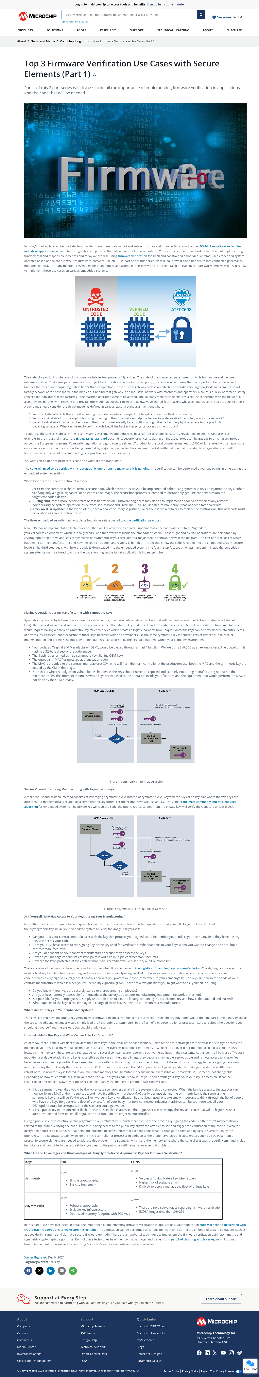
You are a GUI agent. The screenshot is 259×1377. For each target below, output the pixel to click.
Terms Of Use (171, 1371)
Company (23, 1326)
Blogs (140, 1347)
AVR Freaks (88, 1333)
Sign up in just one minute (165, 4)
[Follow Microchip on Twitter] (215, 1354)
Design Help (89, 1340)
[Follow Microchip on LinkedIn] (207, 1354)
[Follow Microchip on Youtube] (223, 1353)
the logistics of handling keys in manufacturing (167, 968)
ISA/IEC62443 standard (91, 438)
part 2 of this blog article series (192, 1239)
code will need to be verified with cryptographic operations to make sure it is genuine (89, 468)
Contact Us (24, 1340)
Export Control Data (94, 1354)
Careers (22, 1333)
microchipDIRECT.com (152, 1326)
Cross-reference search (75, 21)
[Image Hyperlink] (37, 21)
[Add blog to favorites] (94, 74)
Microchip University (151, 1333)
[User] (224, 17)
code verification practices (142, 520)
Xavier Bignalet (35, 1257)
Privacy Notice (190, 1371)
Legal (204, 1371)
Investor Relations (29, 1354)
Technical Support (93, 1347)
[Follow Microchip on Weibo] (239, 1354)
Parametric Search (149, 1361)
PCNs (84, 1361)
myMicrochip (145, 1340)
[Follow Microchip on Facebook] (199, 1354)
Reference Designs (149, 1354)
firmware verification (132, 256)
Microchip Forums (93, 1326)
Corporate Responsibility (34, 1361)
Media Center (26, 1347)
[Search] (201, 14)
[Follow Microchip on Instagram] (231, 1354)
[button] (28, 1271)
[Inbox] (240, 17)
